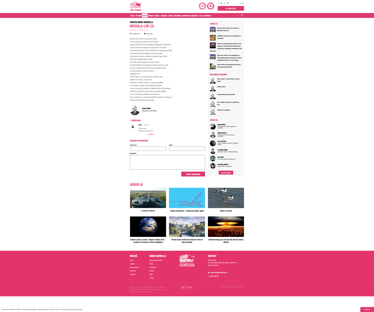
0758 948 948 (214, 276)
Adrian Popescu (222, 132)
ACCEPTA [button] (367, 309)
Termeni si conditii (134, 287)
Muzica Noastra (134, 267)
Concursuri (177, 15)
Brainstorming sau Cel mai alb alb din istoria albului (226, 240)
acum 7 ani (146, 125)
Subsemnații (133, 30)
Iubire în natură (226, 211)
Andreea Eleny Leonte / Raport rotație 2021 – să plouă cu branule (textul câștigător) (148, 240)
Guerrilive (164, 15)
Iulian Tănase (146, 108)
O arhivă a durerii (148, 211)
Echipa (170, 15)
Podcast (157, 15)
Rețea (201, 15)
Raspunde (150, 134)
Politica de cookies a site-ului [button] (72, 309)
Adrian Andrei (221, 124)
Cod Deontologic (148, 292)
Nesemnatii (207, 15)
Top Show (138, 15)
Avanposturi (186, 15)
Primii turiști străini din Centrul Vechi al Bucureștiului (187, 240)
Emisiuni (150, 15)
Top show (132, 274)
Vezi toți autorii (226, 172)
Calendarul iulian (143, 30)
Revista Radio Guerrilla (141, 21)
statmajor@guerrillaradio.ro (219, 272)
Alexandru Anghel (223, 149)
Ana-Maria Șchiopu (223, 164)
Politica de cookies (157, 287)
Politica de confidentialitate (146, 287)
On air (132, 15)
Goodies (152, 271)
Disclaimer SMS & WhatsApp (153, 289)
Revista (144, 15)
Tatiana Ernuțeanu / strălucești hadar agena (187, 211)
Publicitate (194, 15)
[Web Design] (187, 287)
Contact (242, 3)
